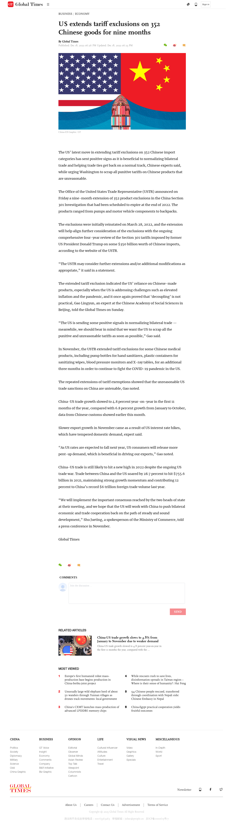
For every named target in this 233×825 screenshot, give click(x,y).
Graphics (131, 751)
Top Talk (72, 763)
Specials (131, 759)
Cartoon (72, 775)
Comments (45, 759)
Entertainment (105, 759)
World (159, 751)
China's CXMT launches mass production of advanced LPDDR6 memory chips (92, 708)
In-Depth (160, 747)
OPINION (74, 739)
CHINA (15, 739)
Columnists (74, 771)
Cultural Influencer (107, 747)
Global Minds (75, 755)
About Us (71, 805)
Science (14, 763)
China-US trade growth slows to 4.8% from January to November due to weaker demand (128, 639)
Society (14, 751)
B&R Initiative (46, 767)
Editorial (72, 747)
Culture (101, 755)
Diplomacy (16, 755)
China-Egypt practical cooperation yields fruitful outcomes (155, 708)
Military (14, 759)
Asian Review (75, 759)
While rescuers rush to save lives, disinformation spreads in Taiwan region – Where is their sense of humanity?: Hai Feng (158, 679)
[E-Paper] (188, 4)
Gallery (130, 755)
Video (130, 747)
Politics (14, 747)
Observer (73, 751)
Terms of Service (157, 805)
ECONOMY (82, 13)
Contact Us (107, 805)
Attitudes (102, 751)
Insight (43, 751)
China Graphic (18, 771)
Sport (159, 755)
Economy (44, 755)
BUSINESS (65, 13)
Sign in (205, 4)
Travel (100, 763)
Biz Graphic (45, 771)
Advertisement (131, 805)
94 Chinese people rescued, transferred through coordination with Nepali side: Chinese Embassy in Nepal (155, 695)
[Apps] (194, 4)
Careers (88, 805)
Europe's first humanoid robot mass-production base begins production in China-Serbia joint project (88, 679)
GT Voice (44, 747)
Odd (12, 767)
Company (44, 763)
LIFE (100, 739)
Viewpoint (73, 767)
